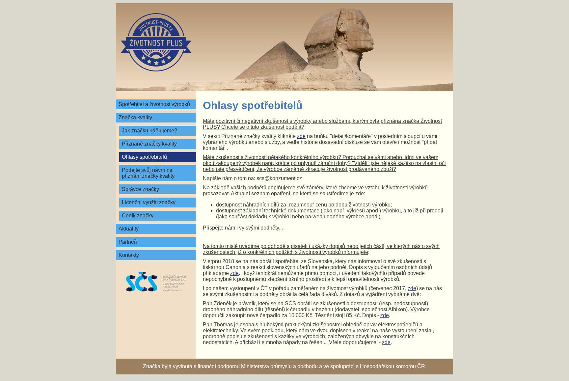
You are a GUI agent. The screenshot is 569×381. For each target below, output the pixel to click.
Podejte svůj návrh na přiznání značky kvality (148, 173)
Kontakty (129, 255)
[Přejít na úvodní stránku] (156, 42)
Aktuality (129, 228)
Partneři (128, 242)
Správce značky (140, 189)
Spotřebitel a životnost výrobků (154, 104)
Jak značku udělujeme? (149, 130)
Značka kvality (135, 117)
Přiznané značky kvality (149, 144)
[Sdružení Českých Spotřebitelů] (156, 281)
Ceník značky (137, 215)
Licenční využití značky (149, 202)
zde (301, 136)
